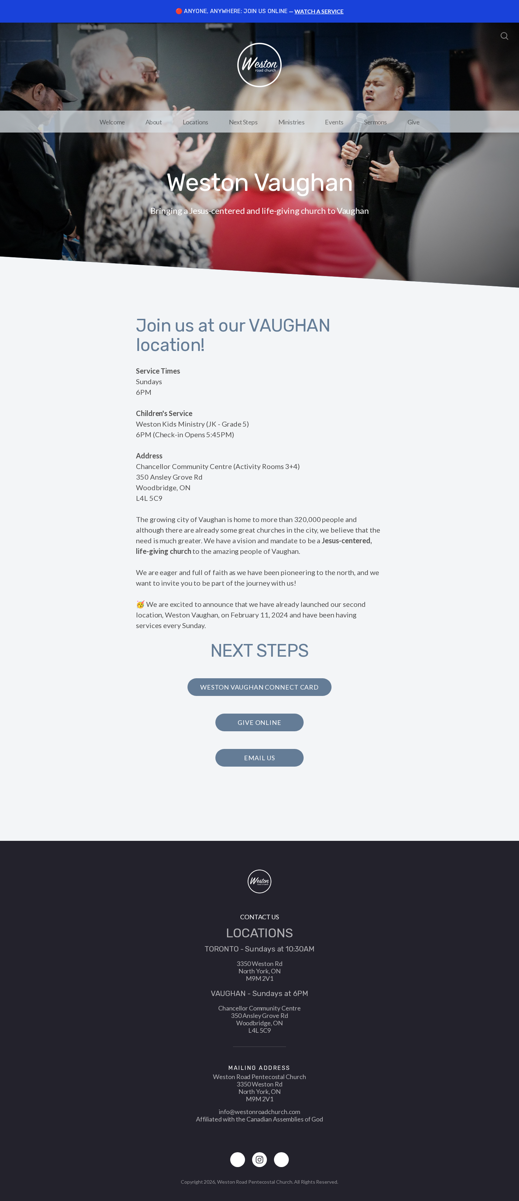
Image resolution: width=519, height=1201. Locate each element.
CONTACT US (259, 917)
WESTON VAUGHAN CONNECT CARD (259, 687)
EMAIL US (259, 758)
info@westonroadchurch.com (259, 1111)
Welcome (112, 122)
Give (413, 122)
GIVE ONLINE (259, 722)
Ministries (291, 122)
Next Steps (243, 122)
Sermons (375, 122)
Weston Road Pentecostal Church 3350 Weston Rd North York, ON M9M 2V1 (259, 1088)
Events (334, 122)
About (153, 122)
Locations (195, 122)
